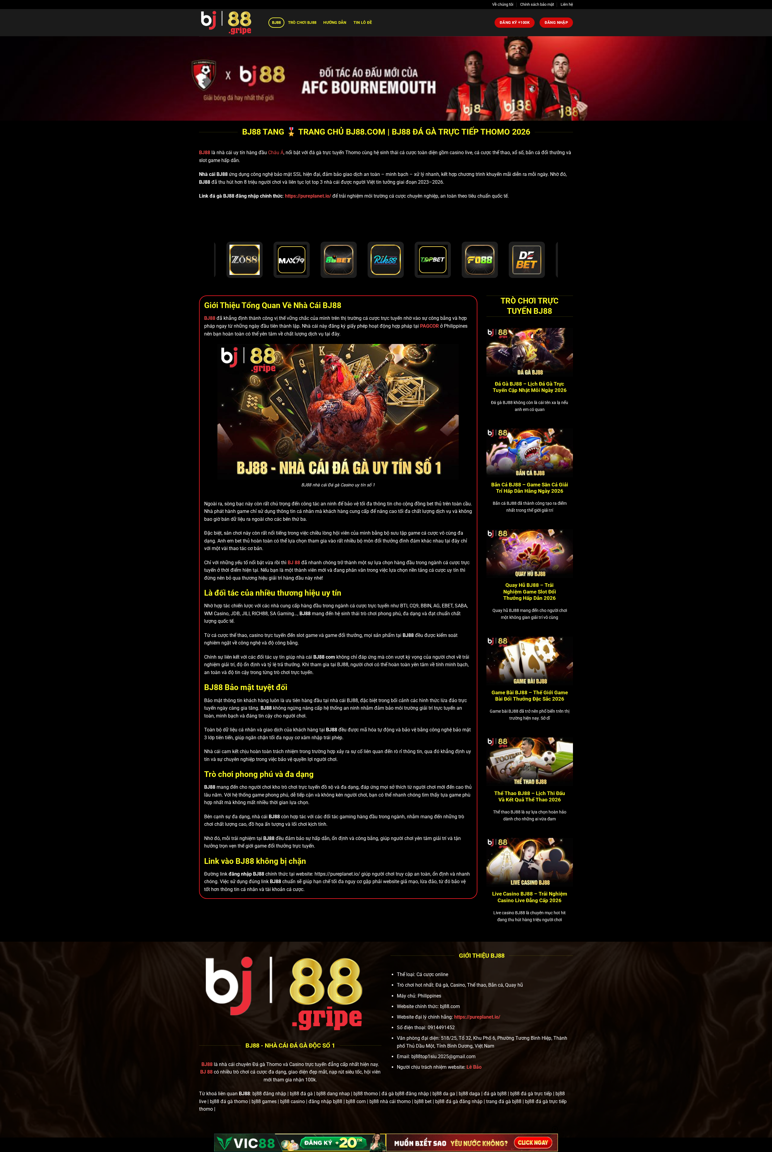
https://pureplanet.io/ (308, 196)
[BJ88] (229, 22)
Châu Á (275, 152)
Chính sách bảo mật (537, 4)
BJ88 (276, 22)
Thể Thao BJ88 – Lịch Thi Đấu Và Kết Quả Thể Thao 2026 (529, 797)
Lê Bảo (474, 1067)
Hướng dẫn (334, 22)
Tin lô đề (362, 22)
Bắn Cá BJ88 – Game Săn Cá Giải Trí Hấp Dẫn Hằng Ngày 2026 (529, 488)
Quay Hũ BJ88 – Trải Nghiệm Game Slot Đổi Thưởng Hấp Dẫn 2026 (529, 591)
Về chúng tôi (502, 4)
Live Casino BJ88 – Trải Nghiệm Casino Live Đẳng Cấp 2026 (529, 897)
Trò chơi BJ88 (302, 22)
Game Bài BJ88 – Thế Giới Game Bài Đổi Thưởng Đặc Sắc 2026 (530, 696)
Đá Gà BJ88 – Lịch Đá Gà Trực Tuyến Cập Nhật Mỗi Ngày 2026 (530, 387)
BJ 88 (206, 1072)
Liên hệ (567, 4)
